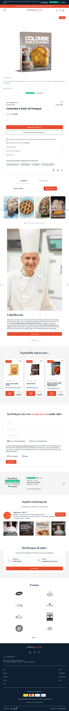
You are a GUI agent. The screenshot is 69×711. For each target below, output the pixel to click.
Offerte (5, 676)
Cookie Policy (39, 702)
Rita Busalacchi (54, 388)
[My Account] (57, 11)
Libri (4, 669)
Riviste (5, 673)
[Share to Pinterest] (53, 170)
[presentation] (2, 210)
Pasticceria (34, 161)
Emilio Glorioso (33, 388)
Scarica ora (49, 188)
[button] (32, 340)
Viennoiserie (30, 384)
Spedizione (62, 676)
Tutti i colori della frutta (11, 384)
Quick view (10, 393)
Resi (60, 680)
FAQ (4, 684)
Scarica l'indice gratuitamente (33, 132)
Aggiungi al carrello (33, 127)
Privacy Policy (30, 702)
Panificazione (24, 161)
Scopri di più (34, 334)
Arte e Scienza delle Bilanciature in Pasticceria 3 (54, 384)
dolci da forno (13, 164)
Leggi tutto (8, 88)
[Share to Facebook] (62, 170)
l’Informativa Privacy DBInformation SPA (23, 446)
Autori (5, 680)
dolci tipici (26, 164)
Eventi (60, 669)
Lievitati (17, 161)
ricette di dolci (48, 164)
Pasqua (36, 164)
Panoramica (44, 181)
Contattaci (34, 568)
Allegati (24, 181)
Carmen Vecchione (14, 388)
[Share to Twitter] (57, 170)
